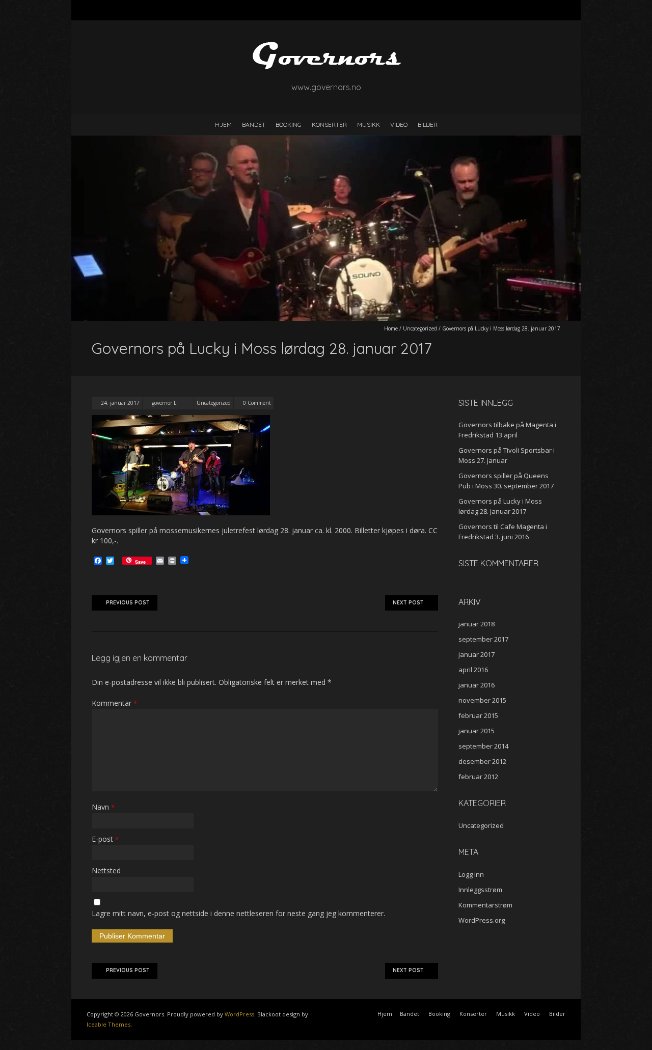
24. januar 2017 (120, 402)
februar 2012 (478, 776)
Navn (103, 807)
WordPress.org (481, 920)
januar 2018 (476, 623)
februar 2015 (478, 715)
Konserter (329, 124)
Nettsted (106, 870)
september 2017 (483, 639)
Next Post (408, 602)
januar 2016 (476, 684)
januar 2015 (476, 730)
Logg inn (471, 874)
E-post (105, 839)
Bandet (253, 124)
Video (399, 124)
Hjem (223, 124)
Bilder (428, 124)
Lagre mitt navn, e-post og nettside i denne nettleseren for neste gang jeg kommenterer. (238, 913)
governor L (164, 402)
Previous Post (128, 602)
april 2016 (473, 669)
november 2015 (482, 700)
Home (391, 328)
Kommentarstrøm (485, 904)
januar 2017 (476, 654)
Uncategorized (420, 328)
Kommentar (114, 703)
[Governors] (326, 45)
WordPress (239, 1014)
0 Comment (257, 402)
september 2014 (483, 746)
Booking (289, 124)
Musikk (368, 124)
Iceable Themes (108, 1024)
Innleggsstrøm (480, 889)
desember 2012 (482, 761)
